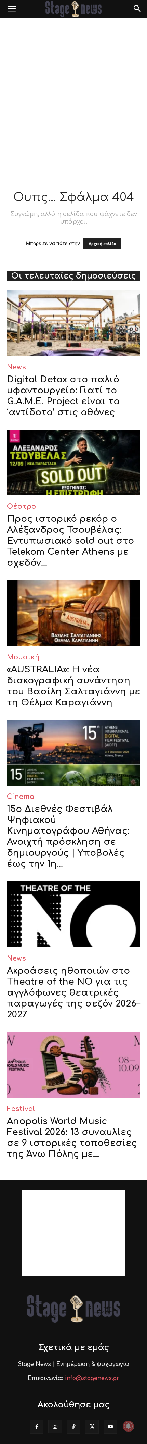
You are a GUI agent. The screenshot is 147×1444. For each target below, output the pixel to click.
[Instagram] (55, 1426)
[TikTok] (73, 1427)
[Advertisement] (73, 95)
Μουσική (23, 657)
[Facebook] (36, 1427)
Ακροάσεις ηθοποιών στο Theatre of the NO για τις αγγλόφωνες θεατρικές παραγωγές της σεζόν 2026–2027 (73, 993)
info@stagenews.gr (92, 1378)
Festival (21, 1109)
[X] (92, 1427)
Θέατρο (21, 506)
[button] (12, 9)
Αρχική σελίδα (102, 243)
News (16, 367)
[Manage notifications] (128, 1426)
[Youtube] (110, 1427)
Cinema (20, 797)
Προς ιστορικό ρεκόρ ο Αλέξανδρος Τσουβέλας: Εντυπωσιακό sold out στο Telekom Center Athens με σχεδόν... (70, 541)
